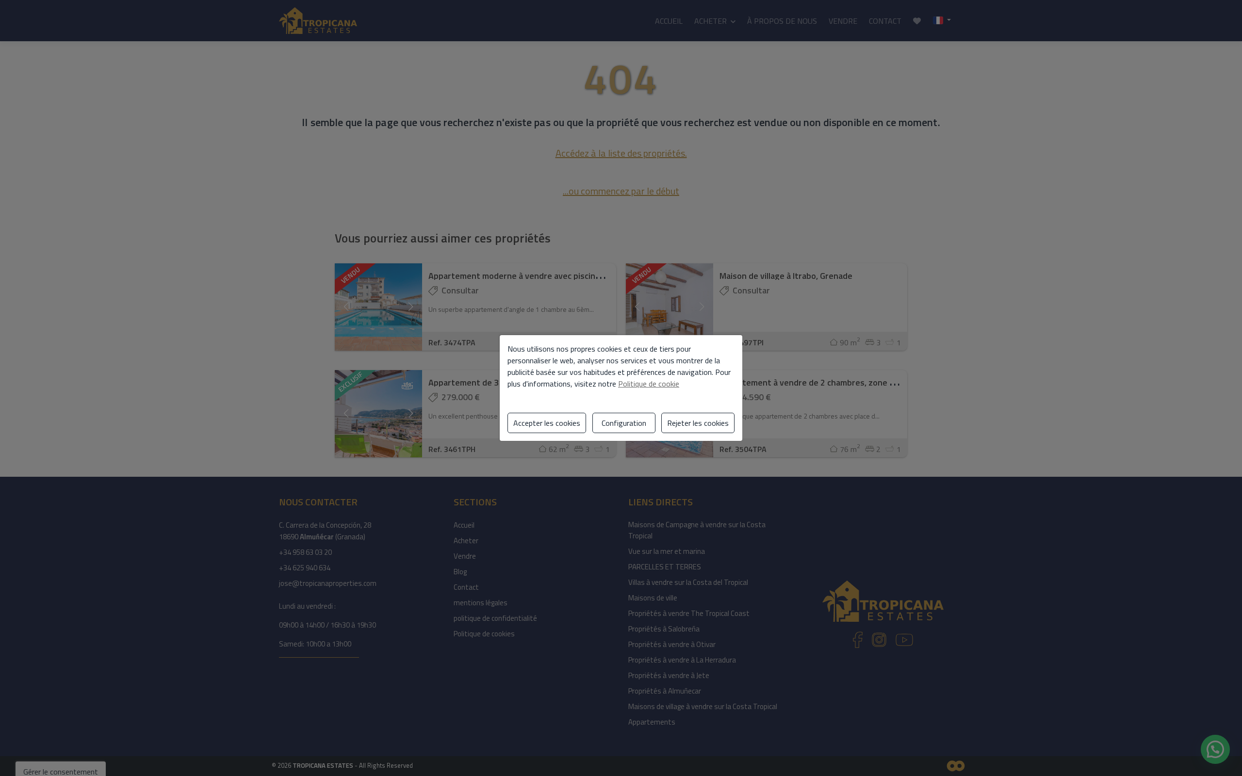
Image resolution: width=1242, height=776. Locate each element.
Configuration (624, 423)
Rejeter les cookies (698, 423)
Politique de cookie (648, 383)
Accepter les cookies (546, 423)
